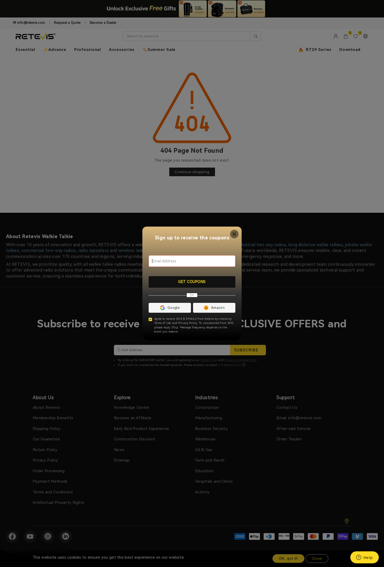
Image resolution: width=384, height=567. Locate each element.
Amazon (218, 308)
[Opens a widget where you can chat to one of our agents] (364, 557)
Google (173, 308)
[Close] (234, 234)
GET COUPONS (192, 282)
